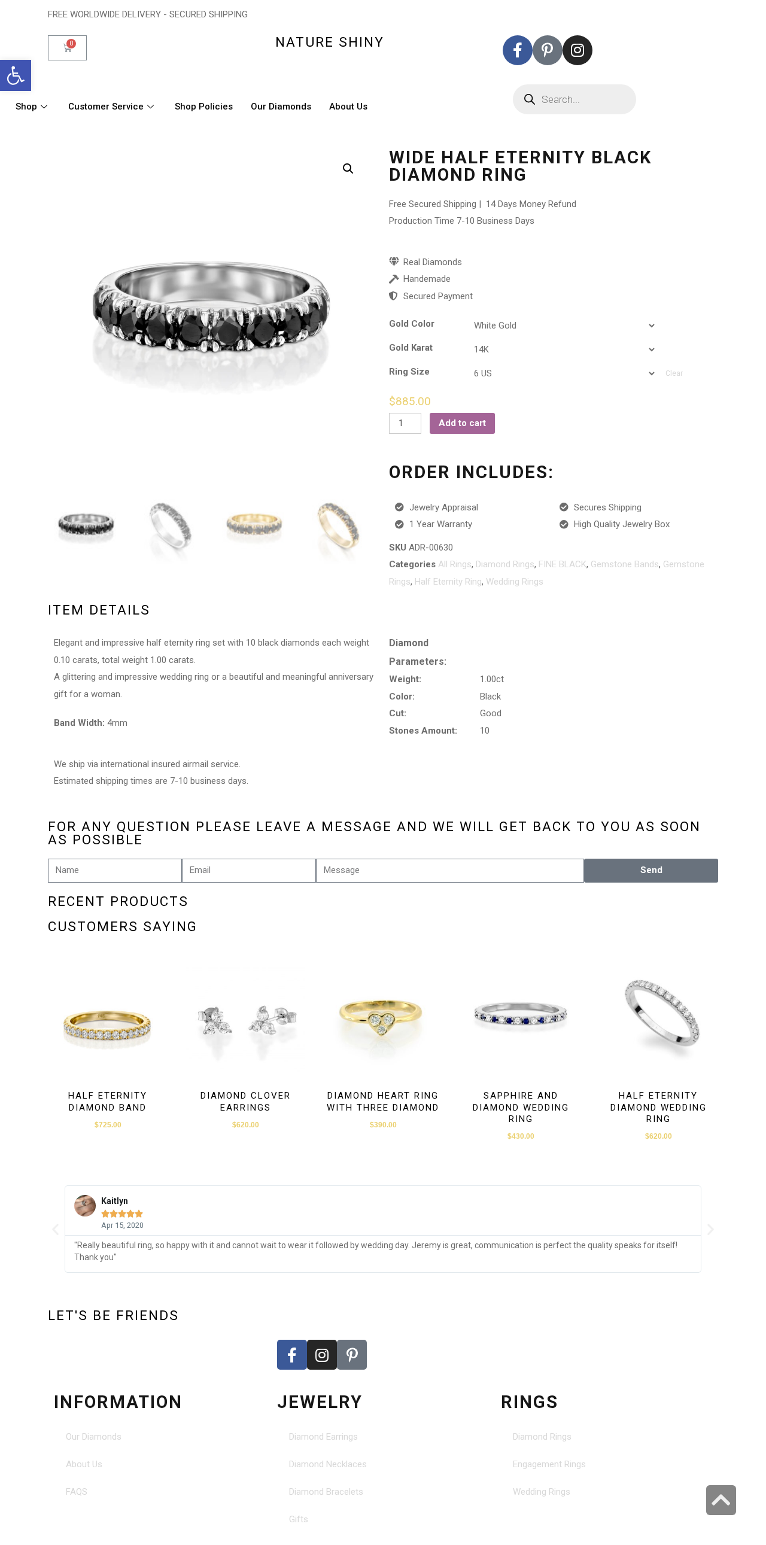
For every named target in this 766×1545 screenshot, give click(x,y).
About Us (348, 106)
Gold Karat (411, 347)
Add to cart (462, 423)
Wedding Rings (514, 581)
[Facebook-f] (518, 50)
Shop (26, 106)
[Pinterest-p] (548, 50)
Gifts (298, 1519)
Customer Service (106, 106)
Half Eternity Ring (448, 581)
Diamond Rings (505, 564)
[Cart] (67, 47)
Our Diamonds (281, 106)
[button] (15, 75)
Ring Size (409, 371)
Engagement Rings (549, 1464)
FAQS (76, 1491)
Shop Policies (204, 106)
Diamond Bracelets (326, 1491)
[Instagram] (577, 50)
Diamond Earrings (323, 1436)
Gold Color (411, 324)
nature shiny (329, 42)
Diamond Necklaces (328, 1464)
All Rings (455, 564)
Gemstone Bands (625, 564)
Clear (674, 373)
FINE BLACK (562, 564)
